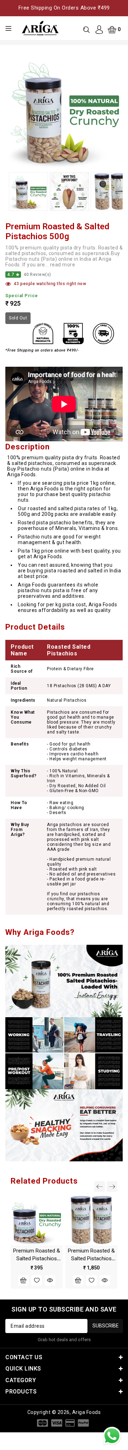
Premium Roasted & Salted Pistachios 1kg (91, 1259)
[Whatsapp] (112, 1435)
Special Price (21, 295)
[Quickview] (50, 1280)
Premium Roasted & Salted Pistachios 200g (36, 1259)
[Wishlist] (36, 1280)
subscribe (105, 1325)
